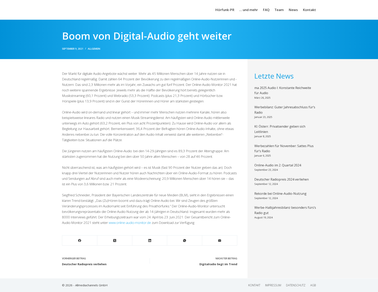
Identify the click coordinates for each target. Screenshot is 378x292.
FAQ (266, 9)
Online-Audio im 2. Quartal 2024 (277, 165)
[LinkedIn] (149, 240)
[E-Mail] (219, 240)
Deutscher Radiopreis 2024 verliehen (281, 179)
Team (279, 9)
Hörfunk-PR (224, 9)
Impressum (273, 285)
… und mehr (248, 9)
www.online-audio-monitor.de (130, 222)
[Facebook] (79, 240)
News (293, 9)
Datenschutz (295, 285)
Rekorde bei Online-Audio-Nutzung (280, 193)
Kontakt (309, 9)
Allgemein (94, 48)
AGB (313, 285)
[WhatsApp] (184, 240)
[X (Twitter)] (114, 240)
